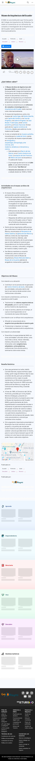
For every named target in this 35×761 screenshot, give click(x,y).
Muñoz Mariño (28, 116)
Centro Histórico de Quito (15, 287)
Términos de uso (6, 734)
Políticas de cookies (6, 743)
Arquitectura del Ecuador (13, 109)
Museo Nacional (19, 125)
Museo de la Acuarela (12, 260)
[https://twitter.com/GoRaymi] (27, 693)
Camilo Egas (16, 116)
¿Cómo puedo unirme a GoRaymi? (5, 729)
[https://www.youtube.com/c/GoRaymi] (25, 696)
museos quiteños (27, 134)
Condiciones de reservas (8, 736)
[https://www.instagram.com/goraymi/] (31, 693)
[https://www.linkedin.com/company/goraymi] (29, 696)
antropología (18, 143)
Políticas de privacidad (7, 738)
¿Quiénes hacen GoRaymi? (4, 719)
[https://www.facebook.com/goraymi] (23, 693)
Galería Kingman (20, 121)
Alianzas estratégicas (25, 738)
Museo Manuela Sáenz (22, 258)
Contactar (7, 46)
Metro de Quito (16, 158)
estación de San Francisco (23, 155)
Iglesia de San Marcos (24, 234)
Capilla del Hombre (14, 118)
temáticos (15, 147)
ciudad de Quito (21, 136)
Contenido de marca (7, 740)
